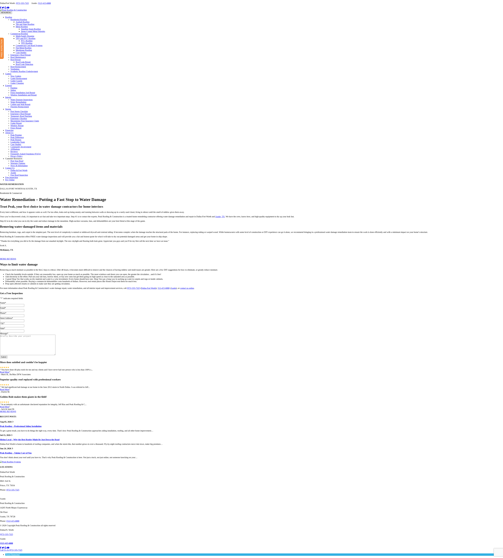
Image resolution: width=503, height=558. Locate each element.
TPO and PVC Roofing (25, 38)
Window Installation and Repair (23, 95)
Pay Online (10, 180)
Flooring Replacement (19, 107)
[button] (12, 554)
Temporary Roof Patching (21, 116)
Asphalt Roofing (22, 22)
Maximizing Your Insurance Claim (24, 121)
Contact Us (10, 168)
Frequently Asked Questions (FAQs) (25, 154)
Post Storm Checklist (19, 111)
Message (4, 333)
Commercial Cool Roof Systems (29, 45)
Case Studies (21, 52)
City (2, 323)
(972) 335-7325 (22, 3)
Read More (4, 372)
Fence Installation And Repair (22, 92)
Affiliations (15, 149)
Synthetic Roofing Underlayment (24, 71)
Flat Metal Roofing (23, 48)
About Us (9, 133)
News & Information (19, 166)
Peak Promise (16, 135)
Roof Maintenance (18, 57)
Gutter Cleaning (17, 83)
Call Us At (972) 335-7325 (11, 550)
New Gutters (15, 76)
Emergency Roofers (18, 118)
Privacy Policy (16, 156)
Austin (13, 173)
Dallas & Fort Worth (18, 170)
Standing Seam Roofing (31, 29)
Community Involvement (20, 147)
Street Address (6, 318)
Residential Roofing (18, 19)
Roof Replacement (18, 67)
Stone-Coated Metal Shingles (33, 31)
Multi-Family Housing (25, 36)
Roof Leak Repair (23, 62)
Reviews (14, 151)
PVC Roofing (26, 41)
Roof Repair (15, 60)
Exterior (8, 85)
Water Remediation (18, 102)
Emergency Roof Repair (20, 55)
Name (3, 303)
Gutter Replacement (18, 78)
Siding (13, 90)
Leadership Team (17, 142)
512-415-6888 (164, 288)
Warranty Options (17, 163)
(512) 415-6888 (44, 3)
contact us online (187, 288)
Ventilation (14, 69)
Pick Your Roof (16, 161)
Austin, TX (220, 216)
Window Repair (17, 125)
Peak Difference (17, 137)
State (2, 328)
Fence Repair (15, 128)
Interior (8, 97)
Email (3, 308)
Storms (8, 109)
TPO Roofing (26, 43)
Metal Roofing (22, 27)
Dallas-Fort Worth (148, 288)
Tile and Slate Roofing (25, 24)
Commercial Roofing (19, 34)
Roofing (8, 17)
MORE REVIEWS (8, 259)
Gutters (8, 74)
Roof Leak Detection (24, 64)
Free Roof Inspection (19, 175)
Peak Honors (15, 140)
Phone (3, 313)
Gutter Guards (16, 81)
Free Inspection (11, 177)
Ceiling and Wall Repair (20, 104)
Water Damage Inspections (21, 100)
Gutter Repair (16, 123)
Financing (9, 130)
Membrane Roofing (24, 50)
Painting (13, 88)
